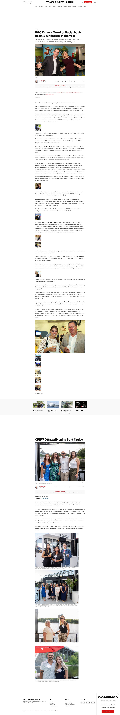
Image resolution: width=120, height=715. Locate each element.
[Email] (65, 81)
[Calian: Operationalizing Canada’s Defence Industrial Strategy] (67, 404)
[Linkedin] (74, 81)
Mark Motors (60, 92)
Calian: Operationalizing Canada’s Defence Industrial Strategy (66, 412)
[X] (71, 81)
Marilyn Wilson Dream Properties (72, 92)
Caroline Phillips (42, 80)
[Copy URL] (62, 81)
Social (36, 28)
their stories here (50, 94)
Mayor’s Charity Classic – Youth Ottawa (38, 411)
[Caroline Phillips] (37, 81)
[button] (95, 6)
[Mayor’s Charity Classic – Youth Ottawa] (39, 404)
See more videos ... (79, 410)
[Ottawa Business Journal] (60, 2)
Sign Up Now (107, 711)
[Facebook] (68, 81)
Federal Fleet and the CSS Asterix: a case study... (52, 412)
